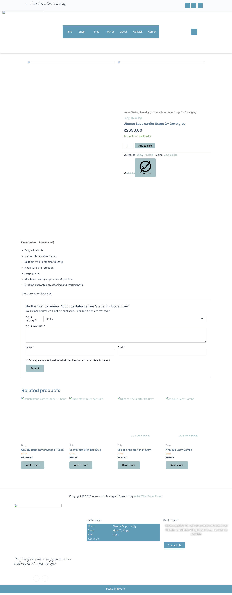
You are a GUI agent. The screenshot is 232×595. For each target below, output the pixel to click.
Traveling (145, 112)
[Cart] (200, 5)
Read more (128, 465)
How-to (110, 31)
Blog (96, 31)
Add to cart (145, 145)
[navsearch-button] (194, 32)
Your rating (31, 319)
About (123, 31)
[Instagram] (193, 5)
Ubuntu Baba (170, 154)
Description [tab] (28, 242)
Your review (35, 326)
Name (29, 347)
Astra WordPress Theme (148, 496)
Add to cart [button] (33, 465)
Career (152, 31)
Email (121, 347)
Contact (137, 31)
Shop (82, 31)
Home (69, 31)
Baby (135, 112)
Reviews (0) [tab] (46, 242)
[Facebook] (187, 5)
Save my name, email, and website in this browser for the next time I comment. (70, 360)
